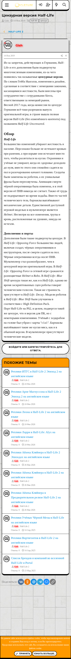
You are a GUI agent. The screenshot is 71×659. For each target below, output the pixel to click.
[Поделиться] (61, 56)
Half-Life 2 (24, 380)
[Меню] (7, 5)
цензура (43, 20)
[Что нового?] (56, 4)
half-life (34, 20)
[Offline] (5, 43)
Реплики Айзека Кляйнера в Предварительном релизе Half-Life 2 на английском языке (36, 497)
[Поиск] (64, 4)
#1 (66, 56)
